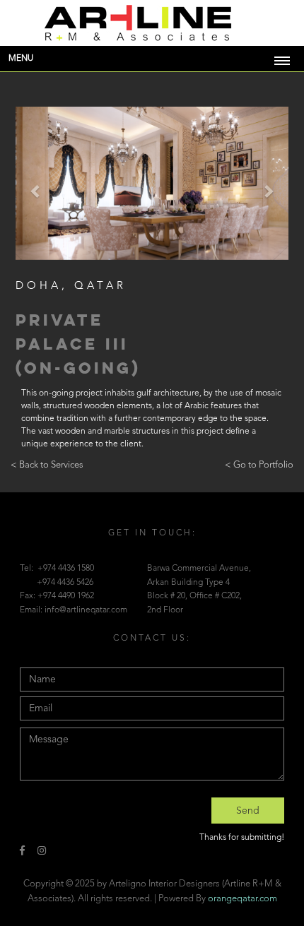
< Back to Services (47, 465)
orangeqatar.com (242, 898)
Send (247, 811)
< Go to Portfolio (259, 465)
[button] (36, 190)
